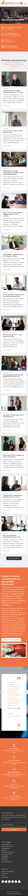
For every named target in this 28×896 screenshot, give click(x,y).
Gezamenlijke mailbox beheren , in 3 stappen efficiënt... (13, 255)
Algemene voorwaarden (7, 871)
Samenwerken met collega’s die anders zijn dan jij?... (13, 456)
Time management (6, 844)
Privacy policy (5, 877)
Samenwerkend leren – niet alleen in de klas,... (12, 335)
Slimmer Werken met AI (7, 846)
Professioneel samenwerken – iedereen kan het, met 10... (13, 496)
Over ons (3, 875)
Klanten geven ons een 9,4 (13, 717)
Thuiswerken (4, 859)
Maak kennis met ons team (11, 639)
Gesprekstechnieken (6, 861)
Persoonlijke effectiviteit (7, 852)
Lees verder (6, 106)
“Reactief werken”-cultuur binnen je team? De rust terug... (13, 91)
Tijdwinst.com (15, 891)
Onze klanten (4, 873)
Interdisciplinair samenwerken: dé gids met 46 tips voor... (13, 375)
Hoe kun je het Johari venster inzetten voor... (13, 131)
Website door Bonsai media (14, 893)
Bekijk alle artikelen (14, 558)
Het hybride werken (6, 854)
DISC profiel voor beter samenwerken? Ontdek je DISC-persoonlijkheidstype (13, 172)
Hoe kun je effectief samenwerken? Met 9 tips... (12, 536)
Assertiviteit (4, 857)
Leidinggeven (4, 856)
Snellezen (3, 850)
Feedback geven (5, 848)
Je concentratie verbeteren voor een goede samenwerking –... (13, 295)
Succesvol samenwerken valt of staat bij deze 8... (13, 415)
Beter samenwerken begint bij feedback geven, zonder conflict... (13, 214)
